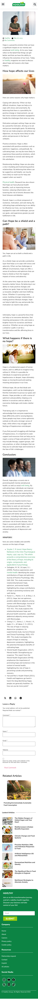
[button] (3, 4)
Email (5, 740)
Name (5, 731)
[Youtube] (9, 980)
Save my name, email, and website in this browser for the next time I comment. (16, 761)
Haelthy (7, 60)
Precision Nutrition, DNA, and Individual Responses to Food (24, 847)
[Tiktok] (13, 984)
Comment (6, 715)
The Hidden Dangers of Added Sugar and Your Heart (23, 820)
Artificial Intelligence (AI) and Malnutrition (24, 855)
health (12, 182)
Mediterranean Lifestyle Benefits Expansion (24, 828)
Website (5, 750)
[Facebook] (13, 980)
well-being (15, 50)
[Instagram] (4, 980)
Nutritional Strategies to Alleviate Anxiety (24, 881)
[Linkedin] (9, 984)
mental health (12, 573)
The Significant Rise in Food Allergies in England (25, 872)
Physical (6, 182)
